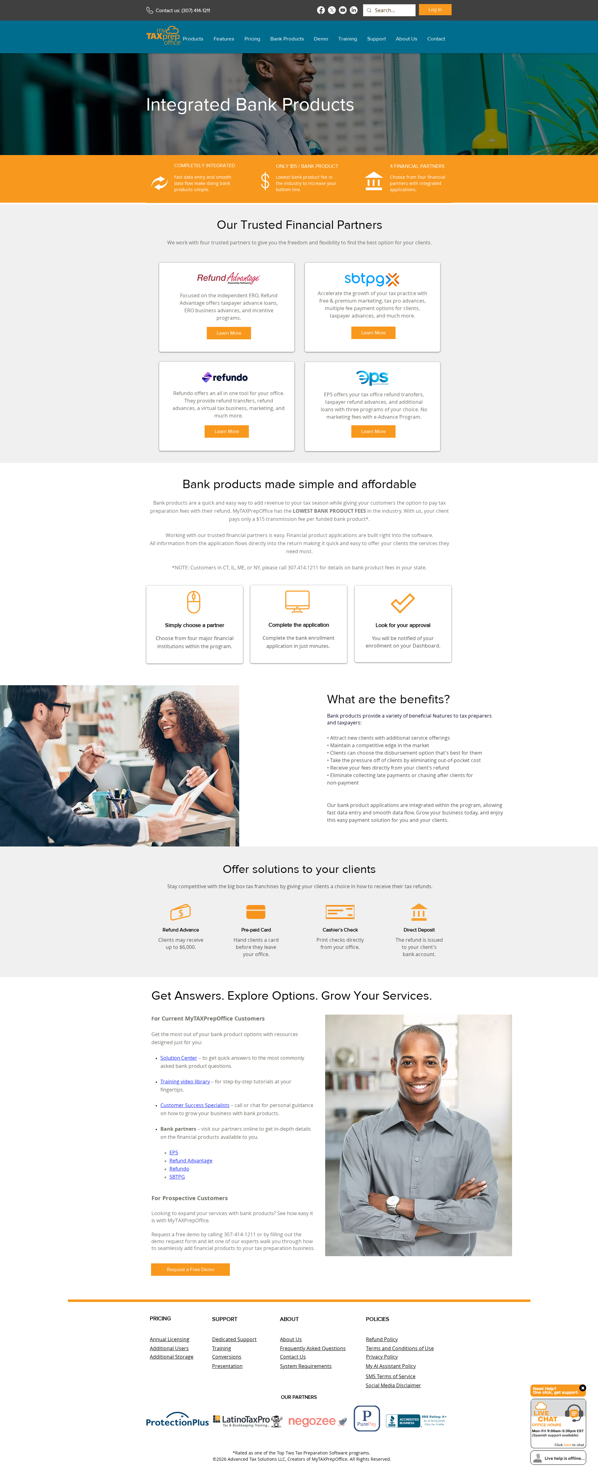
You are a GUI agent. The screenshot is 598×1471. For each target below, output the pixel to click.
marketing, (261, 408)
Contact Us (293, 1356)
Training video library (185, 1081)
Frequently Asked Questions (313, 1348)
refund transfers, (236, 400)
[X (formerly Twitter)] (332, 10)
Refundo (179, 1168)
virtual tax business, (225, 408)
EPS (173, 1152)
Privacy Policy (382, 1356)
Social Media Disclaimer (393, 1385)
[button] (193, 36)
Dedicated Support (234, 1339)
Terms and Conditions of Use (400, 1348)
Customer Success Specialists (195, 1105)
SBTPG (177, 1176)
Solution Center (178, 1057)
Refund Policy (382, 1339)
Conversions (226, 1356)
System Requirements (306, 1366)
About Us (291, 1339)
